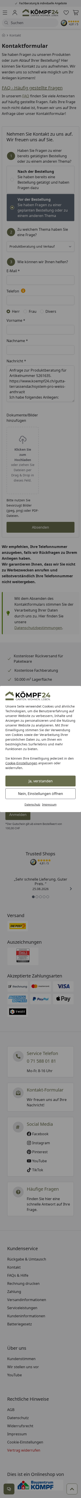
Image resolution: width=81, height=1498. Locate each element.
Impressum (49, 804)
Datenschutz (32, 804)
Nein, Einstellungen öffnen (40, 793)
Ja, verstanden (41, 781)
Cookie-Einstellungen (21, 763)
